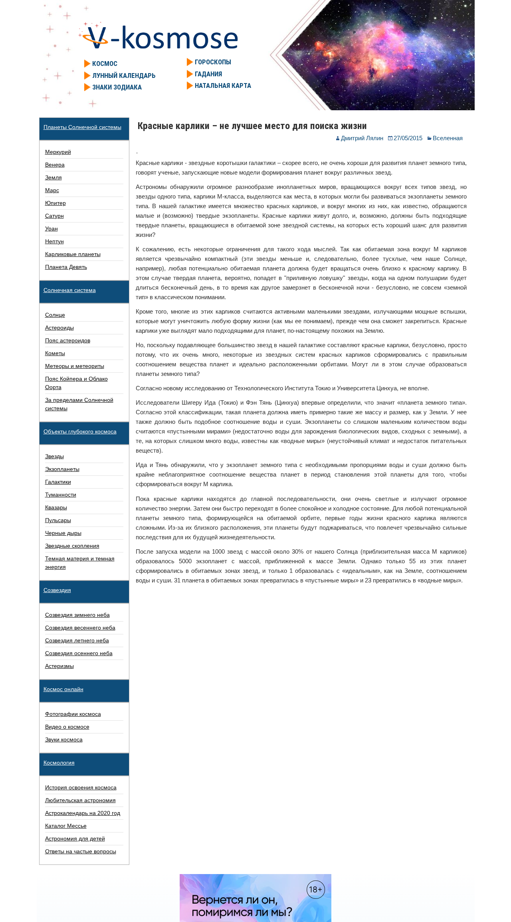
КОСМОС (104, 64)
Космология (59, 762)
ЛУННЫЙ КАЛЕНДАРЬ (124, 75)
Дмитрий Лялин (362, 138)
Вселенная (448, 138)
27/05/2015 (408, 138)
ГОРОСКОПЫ (213, 62)
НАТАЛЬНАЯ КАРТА (223, 85)
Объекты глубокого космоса (80, 431)
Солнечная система (70, 290)
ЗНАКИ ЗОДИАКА (117, 87)
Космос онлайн (63, 689)
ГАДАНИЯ (208, 74)
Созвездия (57, 590)
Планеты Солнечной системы (82, 127)
